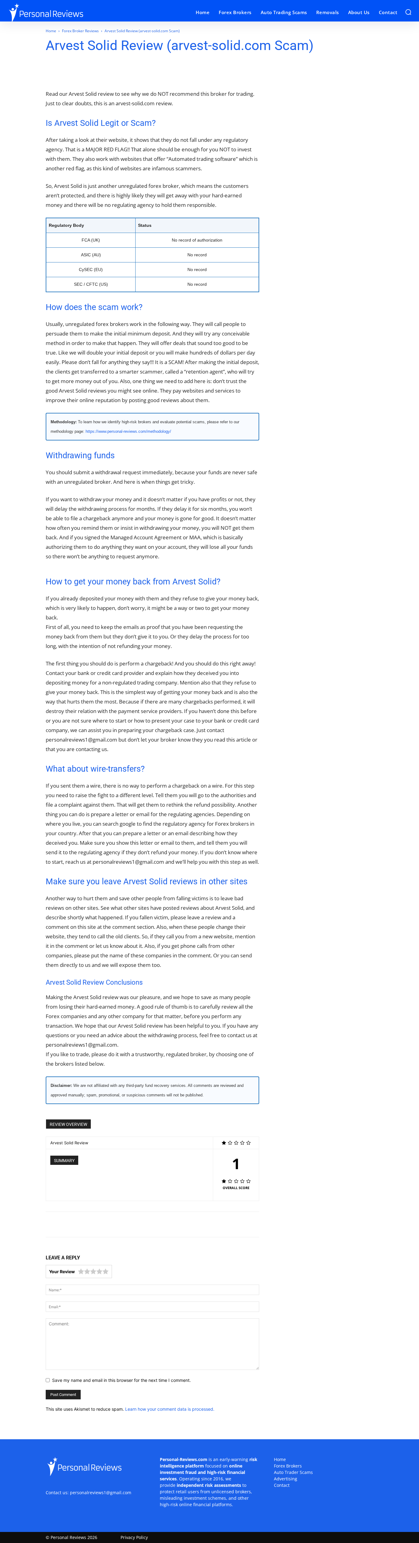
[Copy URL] (145, 71)
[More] (159, 71)
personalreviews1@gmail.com (100, 1492)
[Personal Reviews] (58, 12)
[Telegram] (117, 71)
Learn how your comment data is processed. (169, 1409)
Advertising (285, 1479)
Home (51, 30)
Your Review (62, 1271)
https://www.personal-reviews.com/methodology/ (128, 431)
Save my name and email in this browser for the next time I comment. (121, 1380)
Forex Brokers (288, 1466)
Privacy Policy (134, 1537)
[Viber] (131, 71)
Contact (282, 1485)
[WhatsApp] (89, 71)
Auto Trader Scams (293, 1472)
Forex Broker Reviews (80, 30)
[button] (408, 12)
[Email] (103, 71)
